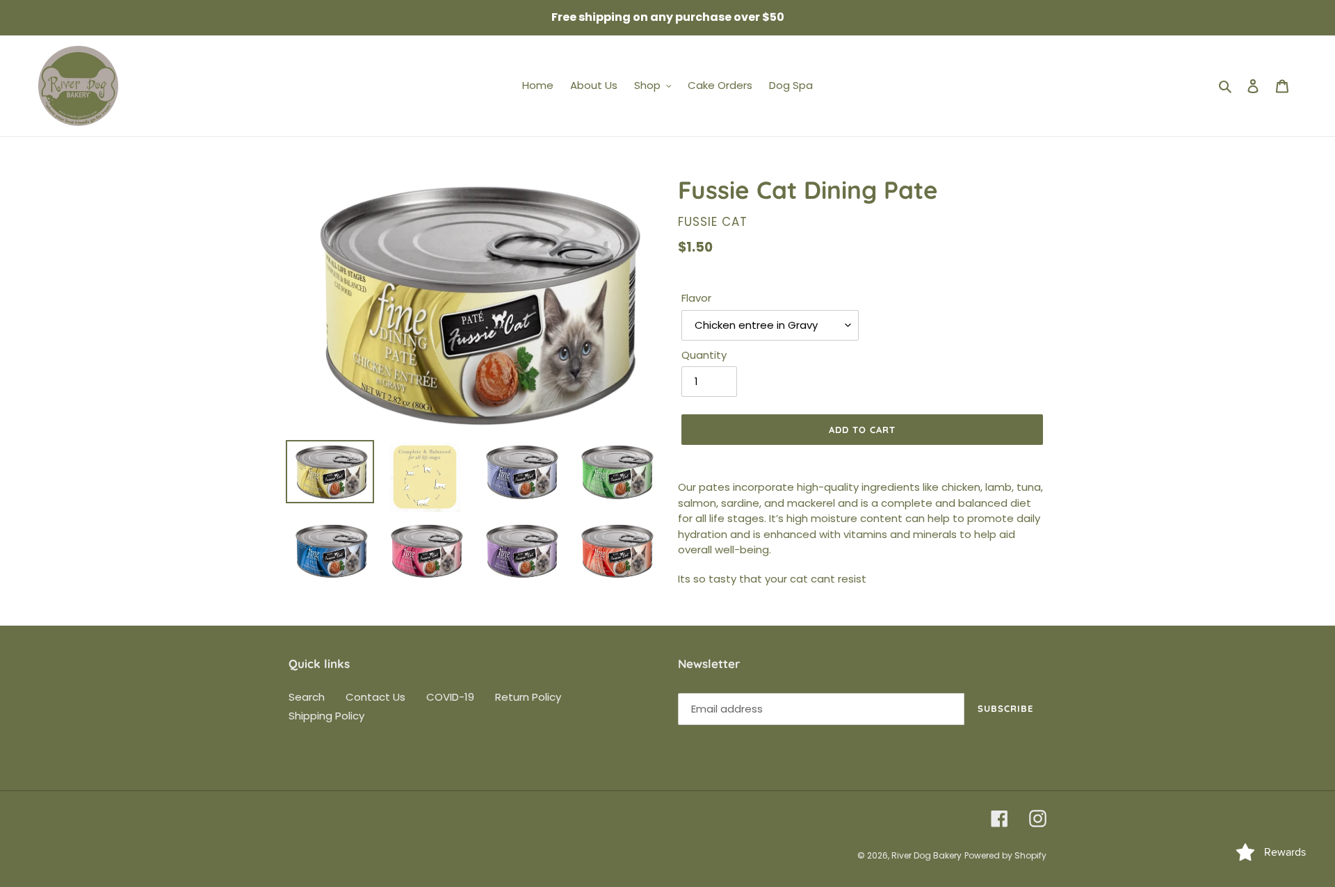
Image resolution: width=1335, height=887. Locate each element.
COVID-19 (450, 697)
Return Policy (528, 697)
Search (307, 697)
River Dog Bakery (926, 855)
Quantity (704, 355)
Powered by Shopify (1005, 855)
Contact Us (375, 697)
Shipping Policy (326, 715)
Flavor (696, 298)
